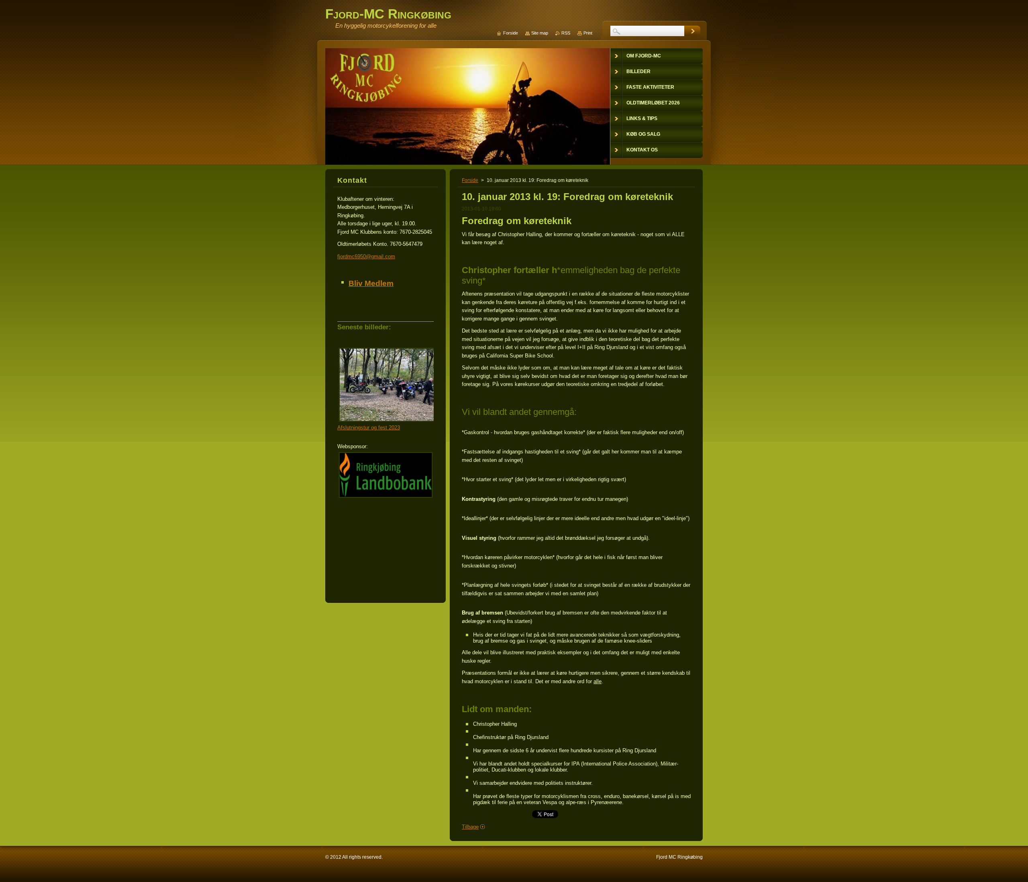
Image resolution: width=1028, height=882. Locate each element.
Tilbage (470, 827)
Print (587, 33)
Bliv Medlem (371, 283)
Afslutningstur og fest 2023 (368, 428)
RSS (565, 33)
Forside (470, 180)
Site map (539, 33)
